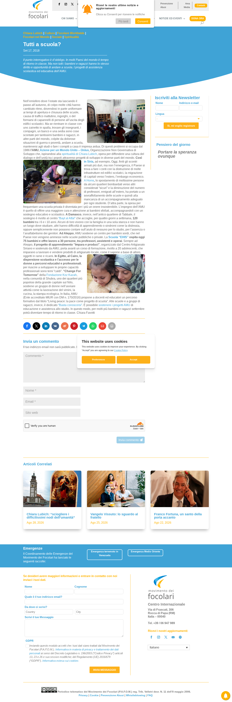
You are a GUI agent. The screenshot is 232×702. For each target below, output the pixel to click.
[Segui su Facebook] (59, 4)
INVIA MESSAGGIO (104, 669)
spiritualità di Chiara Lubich (79, 153)
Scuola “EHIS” (118, 237)
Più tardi (123, 21)
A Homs (89, 180)
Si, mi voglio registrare (181, 125)
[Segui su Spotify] (180, 637)
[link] (27, 326)
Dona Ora (197, 18)
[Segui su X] (72, 4)
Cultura (50, 33)
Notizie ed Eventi (170, 18)
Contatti (201, 5)
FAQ (150, 695)
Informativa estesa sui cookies (60, 660)
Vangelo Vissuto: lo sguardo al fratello (114, 515)
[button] (206, 556)
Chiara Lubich (33, 33)
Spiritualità (71, 37)
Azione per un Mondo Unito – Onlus (64, 150)
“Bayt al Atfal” (66, 218)
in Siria (88, 161)
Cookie (94, 695)
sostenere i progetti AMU (114, 305)
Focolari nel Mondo (36, 37)
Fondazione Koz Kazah (61, 274)
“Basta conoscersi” (70, 305)
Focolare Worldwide (70, 33)
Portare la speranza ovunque (177, 154)
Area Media (187, 5)
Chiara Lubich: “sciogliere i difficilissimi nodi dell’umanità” (51, 515)
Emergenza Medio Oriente (145, 551)
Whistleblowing (135, 695)
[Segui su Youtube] (173, 637)
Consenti (143, 21)
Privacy (83, 695)
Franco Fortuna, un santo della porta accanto (178, 515)
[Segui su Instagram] (65, 4)
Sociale (57, 37)
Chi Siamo (67, 18)
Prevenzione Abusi (166, 5)
